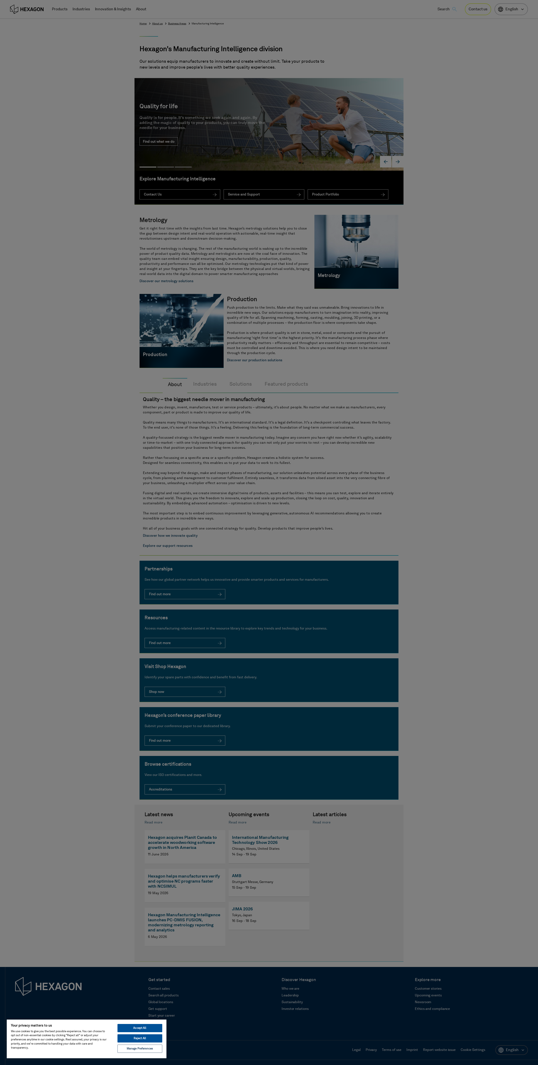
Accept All (139, 1028)
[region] (86, 1038)
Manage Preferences (140, 1048)
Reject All (140, 1038)
